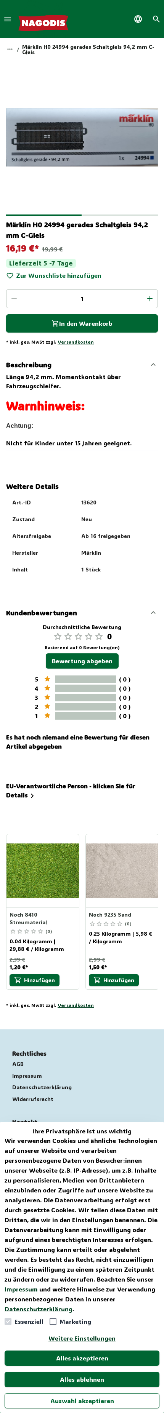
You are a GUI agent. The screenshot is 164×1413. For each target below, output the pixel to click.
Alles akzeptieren (82, 1358)
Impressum (21, 1289)
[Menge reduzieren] (14, 299)
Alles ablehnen (82, 1379)
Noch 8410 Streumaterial (28, 918)
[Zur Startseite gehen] (43, 19)
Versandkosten (76, 342)
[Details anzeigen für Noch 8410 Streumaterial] (43, 870)
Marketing (75, 1321)
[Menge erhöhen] (150, 299)
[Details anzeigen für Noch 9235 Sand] (122, 870)
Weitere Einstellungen (82, 1338)
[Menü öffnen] (7, 19)
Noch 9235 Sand (110, 914)
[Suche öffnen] (156, 19)
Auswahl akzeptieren (82, 1401)
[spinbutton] (82, 299)
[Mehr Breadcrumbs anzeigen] (10, 49)
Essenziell (28, 1321)
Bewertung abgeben (82, 661)
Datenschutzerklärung (38, 1309)
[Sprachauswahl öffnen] (138, 19)
